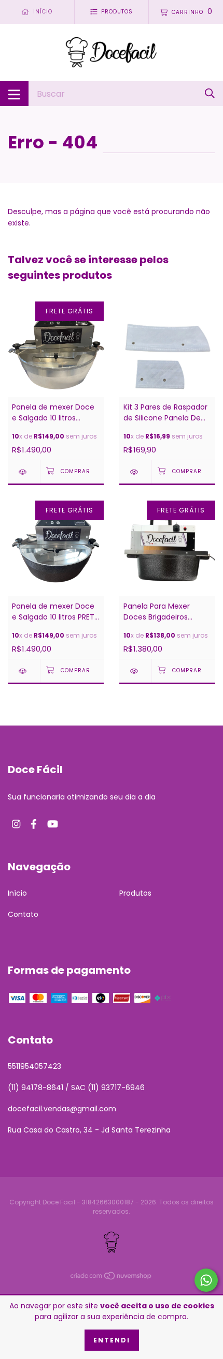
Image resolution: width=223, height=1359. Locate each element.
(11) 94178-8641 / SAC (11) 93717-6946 (76, 1087)
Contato (23, 914)
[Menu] (14, 93)
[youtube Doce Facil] (52, 824)
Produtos (135, 893)
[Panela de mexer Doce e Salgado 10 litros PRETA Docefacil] (24, 671)
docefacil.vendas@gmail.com (62, 1109)
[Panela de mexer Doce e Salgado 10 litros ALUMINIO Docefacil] (24, 472)
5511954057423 (34, 1066)
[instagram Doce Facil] (16, 824)
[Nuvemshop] (111, 1278)
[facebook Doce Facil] (33, 824)
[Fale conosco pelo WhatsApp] (206, 1280)
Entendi (111, 1340)
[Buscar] (210, 93)
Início (17, 893)
